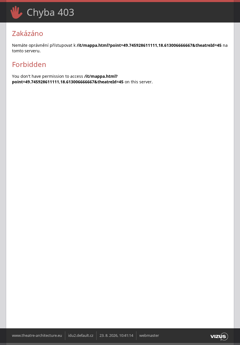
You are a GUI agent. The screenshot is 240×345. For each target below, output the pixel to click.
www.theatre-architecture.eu (37, 335)
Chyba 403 (50, 12)
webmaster (149, 335)
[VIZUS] (219, 340)
